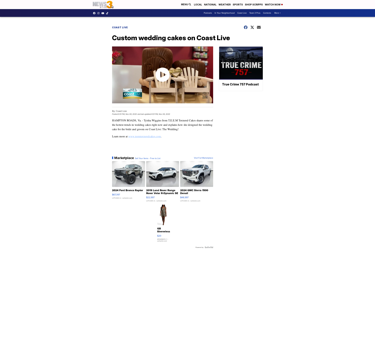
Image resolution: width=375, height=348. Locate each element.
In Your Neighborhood (225, 12)
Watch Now (273, 4)
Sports (238, 4)
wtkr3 (99, 13)
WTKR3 (95, 13)
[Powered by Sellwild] (209, 247)
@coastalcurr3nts (108, 13)
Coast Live (242, 12)
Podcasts (208, 12)
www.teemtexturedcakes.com (144, 136)
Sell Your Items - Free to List (147, 158)
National (210, 4)
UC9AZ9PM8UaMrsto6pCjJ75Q (104, 13)
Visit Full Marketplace (203, 158)
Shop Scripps (254, 4)
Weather (225, 4)
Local (198, 4)
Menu (185, 4)
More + (277, 12)
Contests (267, 12)
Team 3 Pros (254, 12)
